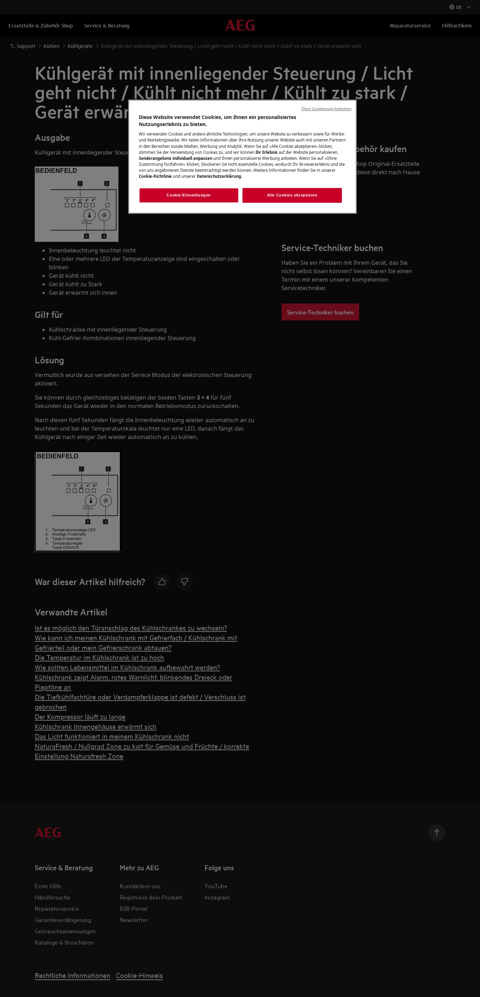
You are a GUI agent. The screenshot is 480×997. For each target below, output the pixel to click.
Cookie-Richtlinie (155, 176)
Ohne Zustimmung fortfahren (326, 109)
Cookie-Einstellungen (188, 195)
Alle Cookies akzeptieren (292, 195)
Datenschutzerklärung (219, 176)
